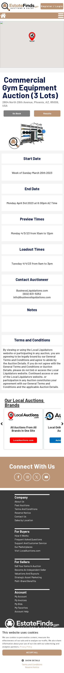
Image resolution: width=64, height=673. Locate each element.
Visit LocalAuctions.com (27, 550)
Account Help (22, 611)
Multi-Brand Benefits (25, 580)
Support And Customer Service (31, 543)
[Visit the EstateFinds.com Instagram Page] (27, 477)
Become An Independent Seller (30, 569)
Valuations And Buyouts (27, 573)
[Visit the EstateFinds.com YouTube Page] (46, 477)
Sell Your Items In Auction (28, 565)
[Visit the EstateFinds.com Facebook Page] (18, 477)
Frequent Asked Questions (28, 539)
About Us (19, 501)
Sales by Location (24, 520)
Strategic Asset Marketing (28, 577)
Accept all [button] (32, 652)
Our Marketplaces (23, 546)
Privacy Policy (26, 646)
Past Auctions (22, 505)
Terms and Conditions (32, 664)
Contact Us (20, 516)
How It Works (22, 535)
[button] (32, 37)
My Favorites (21, 607)
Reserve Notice (23, 512)
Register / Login (52, 6)
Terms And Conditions (26, 508)
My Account (21, 596)
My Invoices (21, 600)
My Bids (19, 603)
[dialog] (32, 650)
